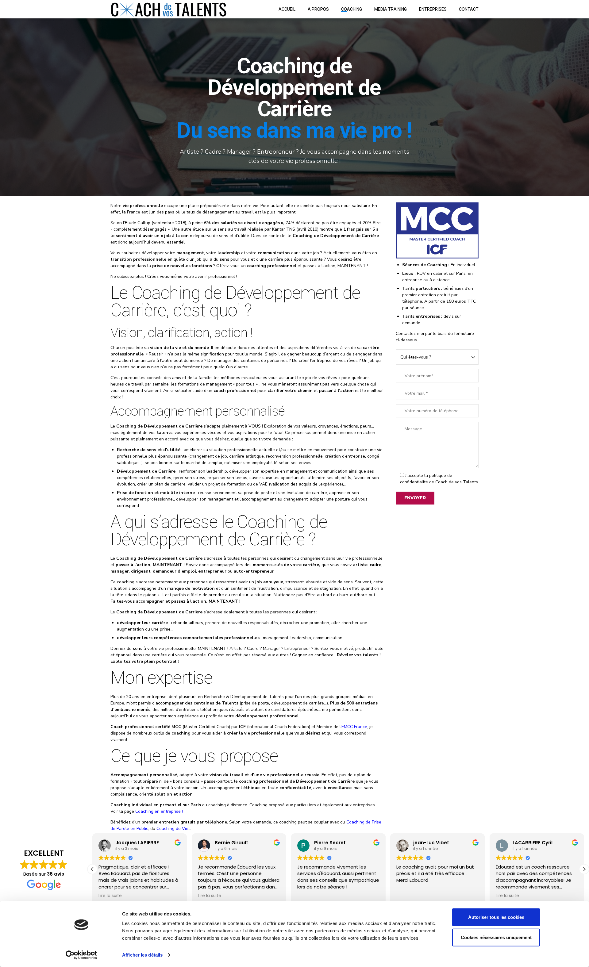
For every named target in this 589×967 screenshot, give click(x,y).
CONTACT (469, 9)
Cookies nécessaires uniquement (496, 937)
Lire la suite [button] (110, 896)
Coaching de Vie (172, 828)
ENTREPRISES (433, 9)
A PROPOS (318, 9)
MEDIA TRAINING (390, 9)
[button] (584, 869)
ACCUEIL (287, 9)
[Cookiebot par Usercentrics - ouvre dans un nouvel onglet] (81, 955)
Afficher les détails (142, 954)
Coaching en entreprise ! (159, 811)
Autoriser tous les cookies (496, 917)
